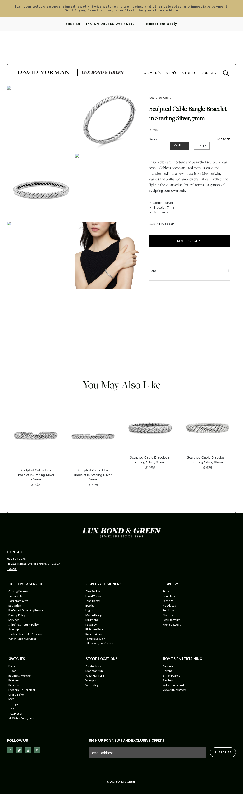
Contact (209, 73)
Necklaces (169, 605)
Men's (172, 73)
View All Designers (175, 690)
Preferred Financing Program (27, 610)
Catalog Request (18, 591)
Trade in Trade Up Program (25, 634)
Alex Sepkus (93, 591)
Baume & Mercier (19, 675)
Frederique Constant (21, 690)
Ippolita (89, 605)
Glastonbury (93, 666)
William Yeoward (173, 685)
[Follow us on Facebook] (10, 750)
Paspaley (91, 624)
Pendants (169, 610)
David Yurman (94, 596)
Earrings (168, 601)
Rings (166, 591)
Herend (168, 671)
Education (14, 605)
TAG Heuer (15, 713)
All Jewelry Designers (99, 643)
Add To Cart (189, 241)
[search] (223, 73)
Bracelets (169, 596)
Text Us (12, 568)
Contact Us (15, 596)
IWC (11, 699)
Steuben (168, 680)
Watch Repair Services (22, 638)
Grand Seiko (16, 694)
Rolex (11, 666)
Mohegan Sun (94, 671)
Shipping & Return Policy (23, 624)
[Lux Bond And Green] (121, 532)
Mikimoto (91, 619)
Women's (152, 73)
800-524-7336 (16, 558)
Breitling (13, 680)
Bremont (14, 685)
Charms (168, 615)
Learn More (168, 10)
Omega (13, 704)
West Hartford (94, 675)
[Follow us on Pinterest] (37, 750)
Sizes (153, 139)
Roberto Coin (93, 634)
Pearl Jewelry (171, 619)
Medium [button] (179, 145)
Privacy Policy (17, 615)
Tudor (12, 671)
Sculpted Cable (160, 98)
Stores (189, 73)
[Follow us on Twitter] (19, 750)
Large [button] (201, 145)
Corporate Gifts (18, 601)
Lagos (89, 610)
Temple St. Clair (95, 638)
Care (152, 271)
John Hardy (92, 601)
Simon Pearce (171, 675)
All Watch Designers (21, 718)
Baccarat (168, 666)
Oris (11, 708)
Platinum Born (94, 629)
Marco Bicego (94, 615)
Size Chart (223, 139)
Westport (91, 680)
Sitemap (13, 629)
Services (13, 619)
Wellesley (91, 685)
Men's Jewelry (172, 624)
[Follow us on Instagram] (28, 750)
